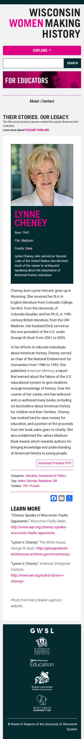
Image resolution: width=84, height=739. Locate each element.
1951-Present (30, 486)
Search (72, 63)
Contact (48, 101)
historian (32, 481)
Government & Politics (52, 476)
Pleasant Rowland (36, 130)
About (34, 101)
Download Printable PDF (54, 463)
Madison (27, 240)
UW (55, 481)
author (21, 481)
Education (31, 476)
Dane (28, 248)
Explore (40, 50)
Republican (45, 481)
